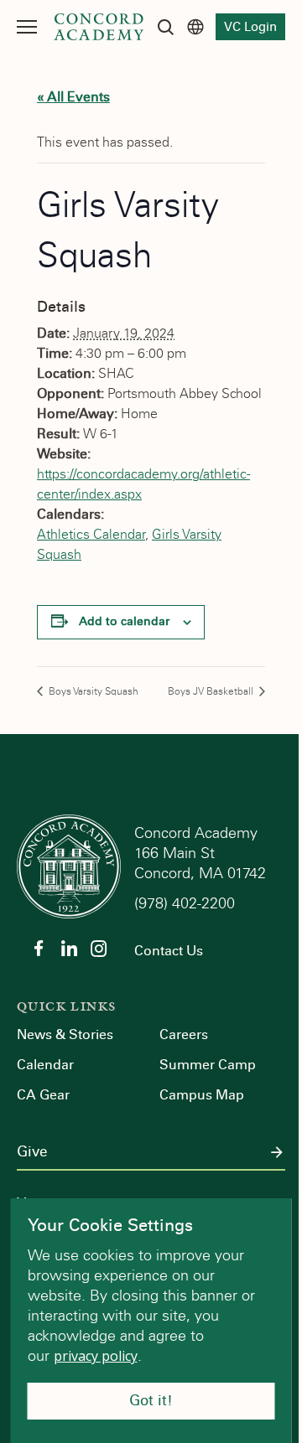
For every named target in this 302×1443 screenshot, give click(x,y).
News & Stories (65, 1034)
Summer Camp (207, 1065)
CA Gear (43, 1095)
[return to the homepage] (69, 865)
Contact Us (168, 951)
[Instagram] (99, 949)
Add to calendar (124, 621)
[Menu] (27, 27)
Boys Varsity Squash (92, 691)
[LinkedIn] (69, 949)
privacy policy (96, 1356)
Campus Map (201, 1095)
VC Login (250, 26)
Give (32, 1152)
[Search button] (165, 27)
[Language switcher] (195, 27)
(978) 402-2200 (186, 903)
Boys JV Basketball (212, 691)
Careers (183, 1034)
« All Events (73, 97)
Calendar (45, 1065)
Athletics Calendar (91, 534)
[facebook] (39, 949)
